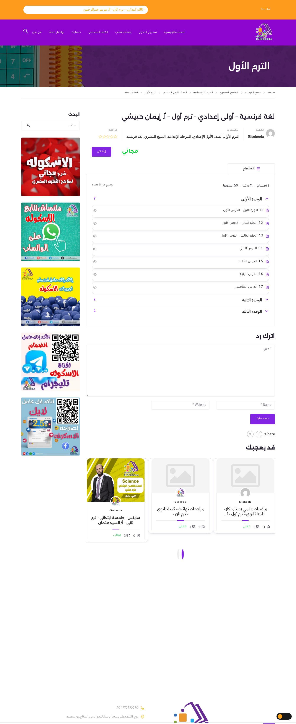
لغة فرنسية (131, 93)
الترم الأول (150, 93)
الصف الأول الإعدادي (175, 93)
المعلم (260, 130)
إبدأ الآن (101, 151)
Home (271, 93)
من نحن (37, 32)
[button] (183, 554)
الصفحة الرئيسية (174, 32)
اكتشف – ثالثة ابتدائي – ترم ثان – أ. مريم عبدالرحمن (111, 9)
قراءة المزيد (245, 475)
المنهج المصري (229, 93)
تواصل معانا (56, 32)
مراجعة (113, 130)
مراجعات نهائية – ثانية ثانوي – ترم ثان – (180, 511)
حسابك (76, 32)
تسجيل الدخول (148, 32)
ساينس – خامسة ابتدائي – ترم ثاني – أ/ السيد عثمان (115, 520)
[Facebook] (259, 434)
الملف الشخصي (98, 32)
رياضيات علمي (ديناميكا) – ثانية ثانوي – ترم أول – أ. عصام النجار (245, 512)
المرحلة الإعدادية (203, 93)
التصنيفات (233, 130)
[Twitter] (250, 434)
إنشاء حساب (123, 32)
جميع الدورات (253, 93)
